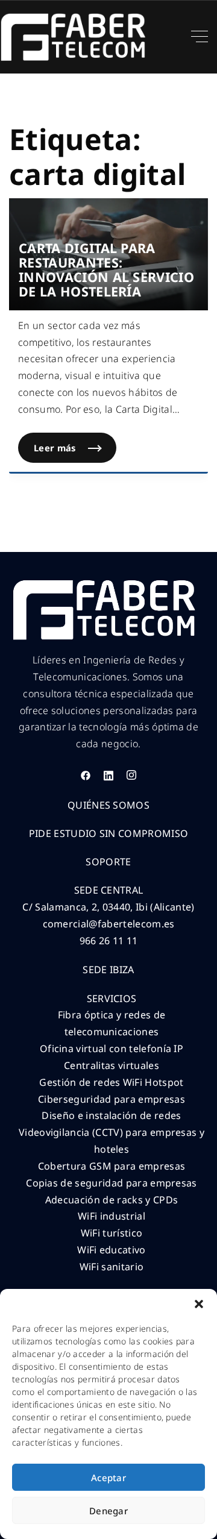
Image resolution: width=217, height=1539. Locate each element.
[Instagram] (131, 775)
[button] (199, 1304)
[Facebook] (86, 775)
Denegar (108, 1511)
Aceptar (108, 1478)
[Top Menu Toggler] (199, 37)
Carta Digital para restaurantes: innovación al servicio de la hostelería (106, 269)
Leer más (75, 443)
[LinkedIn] (108, 775)
